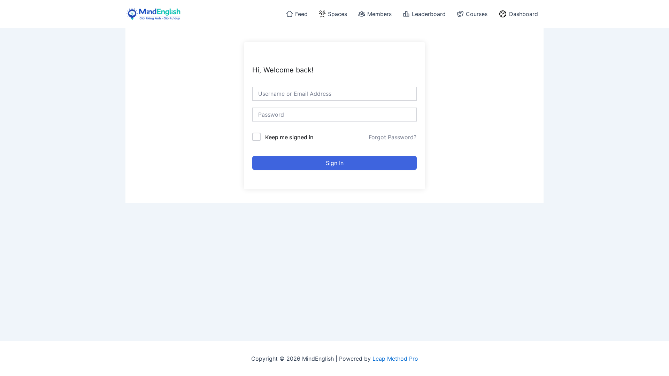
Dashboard (523, 13)
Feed (301, 13)
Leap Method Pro (395, 358)
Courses (476, 13)
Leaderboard (429, 13)
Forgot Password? (392, 137)
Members (379, 13)
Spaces (337, 13)
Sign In (335, 162)
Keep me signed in (289, 137)
